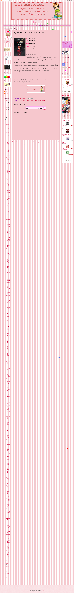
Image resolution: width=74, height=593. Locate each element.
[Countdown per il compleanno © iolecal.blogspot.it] (70, 49)
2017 (6, 580)
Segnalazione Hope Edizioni (8, 374)
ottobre (7, 124)
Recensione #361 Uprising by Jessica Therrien (8, 162)
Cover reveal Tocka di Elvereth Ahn (8, 480)
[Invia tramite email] (28, 98)
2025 (6, 100)
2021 (6, 109)
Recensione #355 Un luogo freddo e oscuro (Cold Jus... (8, 366)
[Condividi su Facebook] (31, 98)
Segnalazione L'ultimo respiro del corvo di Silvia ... (8, 512)
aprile (7, 563)
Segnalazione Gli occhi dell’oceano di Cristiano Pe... (8, 233)
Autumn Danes (64, 157)
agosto (7, 132)
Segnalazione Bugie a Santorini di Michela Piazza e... (8, 410)
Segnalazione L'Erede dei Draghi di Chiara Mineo (8, 545)
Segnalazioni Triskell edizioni (8, 520)
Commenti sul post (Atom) (21, 145)
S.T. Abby (64, 135)
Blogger (42, 590)
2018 (6, 577)
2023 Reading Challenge (66, 62)
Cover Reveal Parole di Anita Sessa (8, 278)
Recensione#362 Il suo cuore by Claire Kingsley (8, 151)
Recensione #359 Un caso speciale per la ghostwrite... (8, 288)
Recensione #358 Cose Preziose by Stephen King (8, 300)
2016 (6, 582)
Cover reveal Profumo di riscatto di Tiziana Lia (8, 528)
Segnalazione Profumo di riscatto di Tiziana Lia (8, 224)
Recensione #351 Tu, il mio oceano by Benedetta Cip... (8, 491)
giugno (7, 138)
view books (68, 70)
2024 (6, 103)
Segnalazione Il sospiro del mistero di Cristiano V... (8, 394)
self (44, 100)
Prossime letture (65, 96)
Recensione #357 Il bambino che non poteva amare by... (8, 321)
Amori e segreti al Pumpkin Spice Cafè (66, 85)
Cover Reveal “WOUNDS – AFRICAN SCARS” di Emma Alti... (8, 445)
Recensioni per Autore (22, 25)
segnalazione (40, 100)
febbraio (8, 570)
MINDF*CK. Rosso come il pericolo (66, 133)
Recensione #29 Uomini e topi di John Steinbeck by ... (8, 310)
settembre (8, 129)
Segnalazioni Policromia (8, 401)
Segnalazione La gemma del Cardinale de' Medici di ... (8, 383)
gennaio (7, 573)
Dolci (6, 91)
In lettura (67, 79)
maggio (7, 560)
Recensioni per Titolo (30, 25)
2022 (6, 107)
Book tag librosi (37, 25)
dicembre (8, 116)
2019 (6, 114)
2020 (6, 112)
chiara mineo (20, 100)
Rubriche (15, 25)
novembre (8, 121)
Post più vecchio (54, 142)
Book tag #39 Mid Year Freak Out (8, 143)
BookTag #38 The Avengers (8, 455)
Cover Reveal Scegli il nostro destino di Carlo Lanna (8, 355)
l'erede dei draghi (26, 100)
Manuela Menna (6, 94)
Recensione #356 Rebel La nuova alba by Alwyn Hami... (8, 344)
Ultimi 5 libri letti (67, 120)
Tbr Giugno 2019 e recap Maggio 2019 (7, 554)
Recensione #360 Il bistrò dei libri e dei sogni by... (8, 183)
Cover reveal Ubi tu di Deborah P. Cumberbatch (8, 333)
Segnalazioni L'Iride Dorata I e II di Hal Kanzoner (8, 213)
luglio (7, 136)
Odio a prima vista (64, 141)
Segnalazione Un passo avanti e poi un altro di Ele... (8, 243)
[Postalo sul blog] (29, 98)
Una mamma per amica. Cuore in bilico (66, 155)
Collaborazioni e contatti (45, 25)
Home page (6, 25)
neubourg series (34, 100)
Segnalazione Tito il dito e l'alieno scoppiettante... (8, 252)
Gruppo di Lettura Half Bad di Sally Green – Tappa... (8, 172)
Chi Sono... (11, 25)
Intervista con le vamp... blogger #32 (8, 260)
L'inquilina (63, 148)
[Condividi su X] (30, 98)
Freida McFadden (65, 149)
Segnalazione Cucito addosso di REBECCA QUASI (8, 203)
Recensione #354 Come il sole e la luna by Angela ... (8, 421)
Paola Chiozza (64, 143)
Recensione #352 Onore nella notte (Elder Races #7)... (8, 464)
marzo (7, 566)
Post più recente (17, 142)
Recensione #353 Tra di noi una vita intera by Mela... (8, 432)
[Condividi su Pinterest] (32, 98)
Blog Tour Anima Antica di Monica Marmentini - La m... (8, 269)
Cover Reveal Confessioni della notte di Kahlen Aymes (8, 503)
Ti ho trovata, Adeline (64, 126)
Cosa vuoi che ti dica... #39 (8, 473)
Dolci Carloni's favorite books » (66, 116)
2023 (6, 105)
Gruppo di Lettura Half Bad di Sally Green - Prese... (8, 192)
